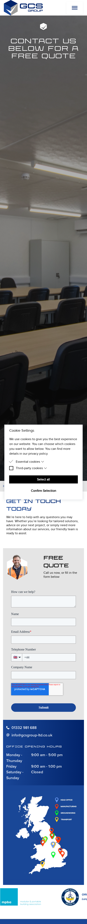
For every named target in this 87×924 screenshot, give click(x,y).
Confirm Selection (43, 491)
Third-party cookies (29, 468)
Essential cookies (28, 462)
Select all (43, 479)
